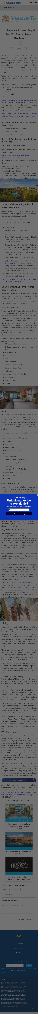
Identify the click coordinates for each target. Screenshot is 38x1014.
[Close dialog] (37, 495)
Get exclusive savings (19, 514)
